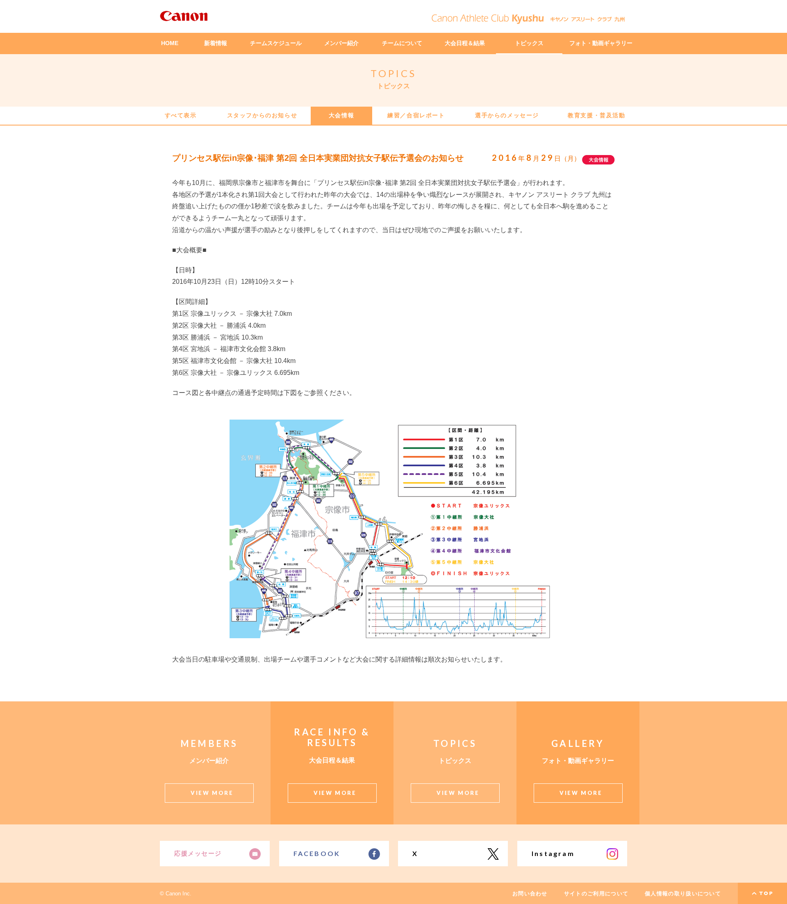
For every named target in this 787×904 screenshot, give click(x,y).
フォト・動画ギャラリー (600, 43)
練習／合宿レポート (416, 115)
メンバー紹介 (341, 43)
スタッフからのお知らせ (262, 115)
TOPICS (393, 73)
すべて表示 (181, 115)
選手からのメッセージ (507, 115)
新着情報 (215, 43)
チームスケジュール (276, 43)
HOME (169, 43)
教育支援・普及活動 (596, 115)
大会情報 (341, 115)
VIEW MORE (212, 793)
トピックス (529, 43)
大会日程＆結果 (465, 43)
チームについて (402, 43)
